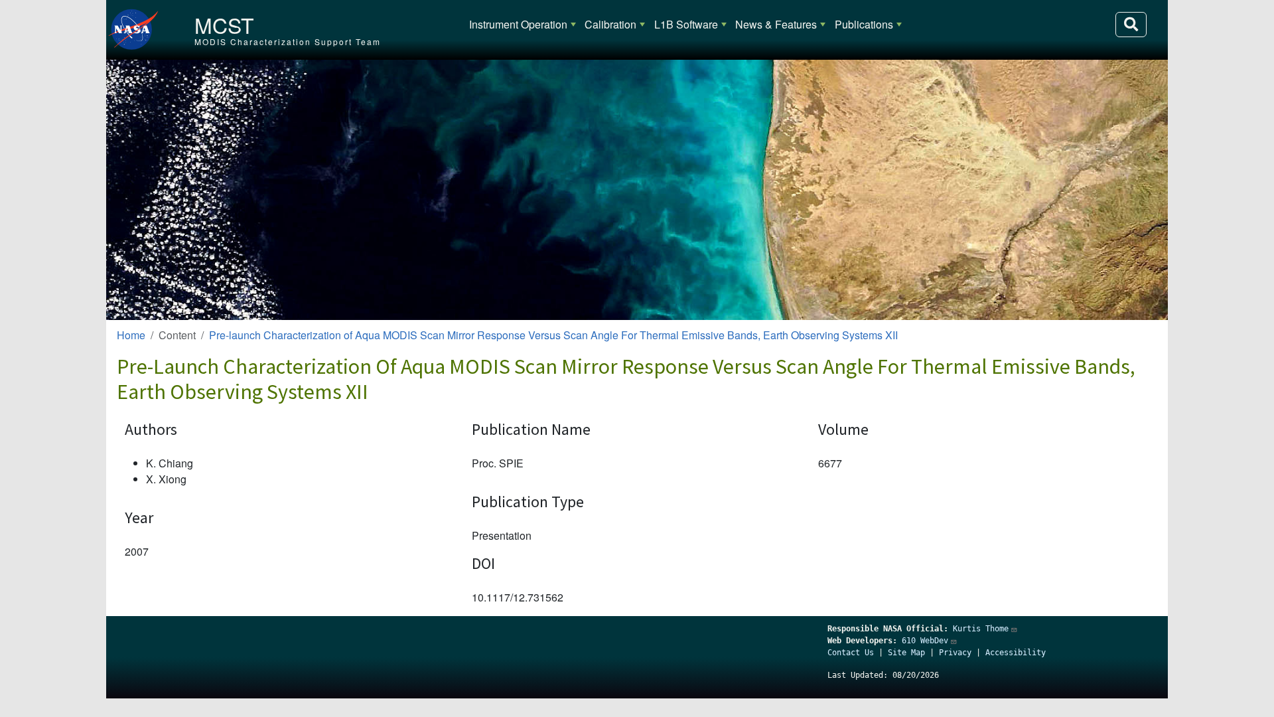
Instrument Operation (518, 24)
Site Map (906, 652)
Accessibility (1015, 652)
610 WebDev (925, 640)
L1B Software (686, 24)
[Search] (1131, 24)
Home (131, 335)
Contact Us (850, 652)
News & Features (776, 24)
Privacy (955, 652)
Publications (864, 24)
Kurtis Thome (981, 628)
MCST (224, 24)
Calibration (610, 24)
